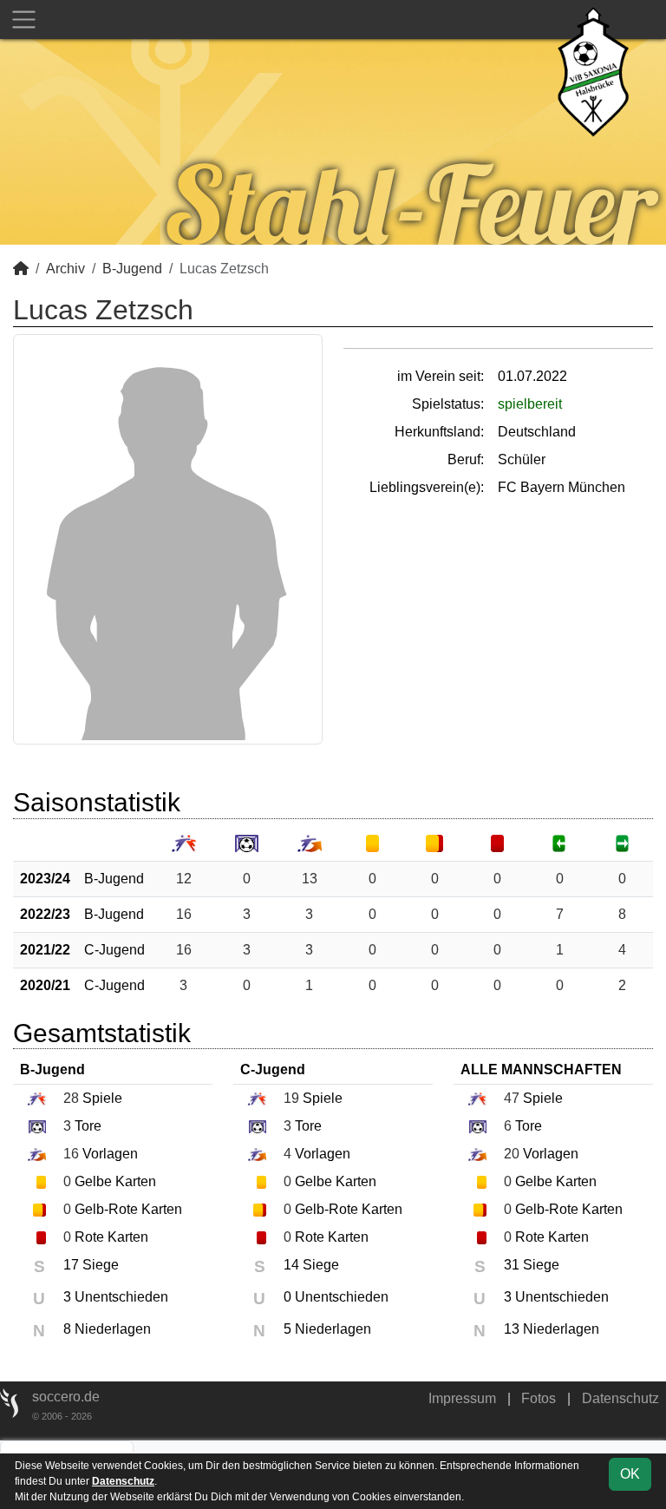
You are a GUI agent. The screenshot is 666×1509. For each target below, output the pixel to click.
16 (184, 914)
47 (511, 1098)
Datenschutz (620, 1398)
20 (511, 1153)
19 (291, 1098)
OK (630, 1473)
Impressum (462, 1398)
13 (309, 878)
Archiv (65, 268)
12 (184, 878)
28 (71, 1098)
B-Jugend (132, 268)
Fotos (538, 1398)
